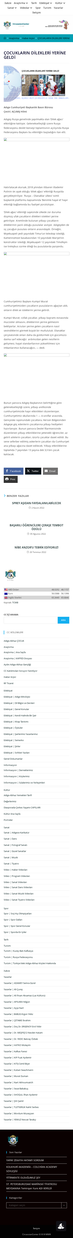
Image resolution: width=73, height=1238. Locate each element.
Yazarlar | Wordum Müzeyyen (19, 1113)
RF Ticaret (9, 683)
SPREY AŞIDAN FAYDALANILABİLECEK (36, 503)
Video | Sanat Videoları (15, 882)
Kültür (58, 3)
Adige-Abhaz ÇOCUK (14, 640)
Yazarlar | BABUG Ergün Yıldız (18, 1014)
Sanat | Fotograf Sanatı (15, 845)
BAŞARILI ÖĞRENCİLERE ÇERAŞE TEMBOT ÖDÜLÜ (36, 527)
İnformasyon (10, 765)
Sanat (10, 7)
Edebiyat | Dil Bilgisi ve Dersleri (19, 703)
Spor (38, 7)
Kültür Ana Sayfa (12, 813)
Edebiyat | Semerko (14, 740)
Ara (63, 620)
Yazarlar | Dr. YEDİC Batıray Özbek (21, 1038)
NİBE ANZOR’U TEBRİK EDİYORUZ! (36, 547)
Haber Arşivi (10, 676)
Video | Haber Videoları (15, 869)
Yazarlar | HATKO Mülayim (17, 1045)
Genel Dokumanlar (13, 758)
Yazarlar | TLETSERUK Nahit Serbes (21, 1107)
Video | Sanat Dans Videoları (18, 887)
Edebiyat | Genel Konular (16, 709)
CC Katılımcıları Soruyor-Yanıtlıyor (20, 670)
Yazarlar (58, 7)
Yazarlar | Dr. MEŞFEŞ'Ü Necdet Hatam (23, 1032)
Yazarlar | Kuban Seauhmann (18, 1069)
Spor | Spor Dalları (13, 919)
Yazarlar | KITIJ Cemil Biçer (17, 1063)
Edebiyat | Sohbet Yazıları (17, 752)
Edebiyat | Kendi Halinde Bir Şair (20, 715)
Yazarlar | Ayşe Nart (14, 1007)
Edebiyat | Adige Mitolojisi (17, 696)
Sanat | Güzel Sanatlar (15, 851)
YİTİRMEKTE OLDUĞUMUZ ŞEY (23, 1177)
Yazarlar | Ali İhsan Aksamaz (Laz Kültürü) (24, 995)
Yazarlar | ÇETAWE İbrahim (17, 1020)
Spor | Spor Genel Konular (17, 925)
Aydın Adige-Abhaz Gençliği (17, 664)
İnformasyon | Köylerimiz (17, 776)
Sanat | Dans (10, 838)
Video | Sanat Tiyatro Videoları (19, 899)
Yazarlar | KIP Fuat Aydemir (17, 1057)
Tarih (34, 3)
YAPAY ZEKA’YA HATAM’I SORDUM (25, 1160)
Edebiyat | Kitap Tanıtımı (16, 721)
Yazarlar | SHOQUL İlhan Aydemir (21, 1094)
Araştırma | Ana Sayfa (15, 652)
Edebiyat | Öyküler (13, 727)
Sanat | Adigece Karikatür (16, 832)
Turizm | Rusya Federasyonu (18, 957)
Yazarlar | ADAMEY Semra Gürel (19, 983)
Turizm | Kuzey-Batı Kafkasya (18, 950)
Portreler (8, 819)
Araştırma (19, 3)
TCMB (15, 602)
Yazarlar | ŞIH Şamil (13, 1101)
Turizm (47, 7)
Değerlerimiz (10, 801)
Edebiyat (44, 3)
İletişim (36, 12)
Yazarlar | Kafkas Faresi (15, 1051)
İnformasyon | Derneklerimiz (18, 770)
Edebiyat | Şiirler (12, 746)
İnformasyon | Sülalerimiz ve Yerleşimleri (24, 782)
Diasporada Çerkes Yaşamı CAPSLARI (22, 807)
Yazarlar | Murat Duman (16, 1076)
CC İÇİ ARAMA (11, 614)
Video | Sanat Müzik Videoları (18, 893)
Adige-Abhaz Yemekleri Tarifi (18, 795)
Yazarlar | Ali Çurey (13, 989)
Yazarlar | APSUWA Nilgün (17, 1001)
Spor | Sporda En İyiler (15, 932)
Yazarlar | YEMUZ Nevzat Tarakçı (20, 1119)
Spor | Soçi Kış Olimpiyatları (18, 913)
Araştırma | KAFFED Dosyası (18, 658)
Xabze (8, 3)
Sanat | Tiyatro (11, 863)
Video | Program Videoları (17, 876)
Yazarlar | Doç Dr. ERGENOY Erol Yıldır (22, 1026)
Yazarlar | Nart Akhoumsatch (18, 1082)
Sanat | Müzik (11, 857)
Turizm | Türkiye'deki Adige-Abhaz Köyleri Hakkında (30, 963)
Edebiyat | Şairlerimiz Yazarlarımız (21, 734)
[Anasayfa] (5, 38)
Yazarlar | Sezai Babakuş (16, 1088)
